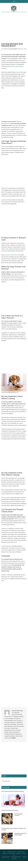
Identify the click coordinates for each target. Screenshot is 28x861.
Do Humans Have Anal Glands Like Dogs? (12, 791)
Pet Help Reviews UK (14, 8)
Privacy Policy (20, 851)
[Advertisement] (14, 28)
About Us (18, 853)
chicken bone (13, 254)
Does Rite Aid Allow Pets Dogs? (9, 810)
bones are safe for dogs (16, 66)
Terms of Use (12, 853)
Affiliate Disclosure (11, 851)
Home (4, 851)
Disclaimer (4, 853)
